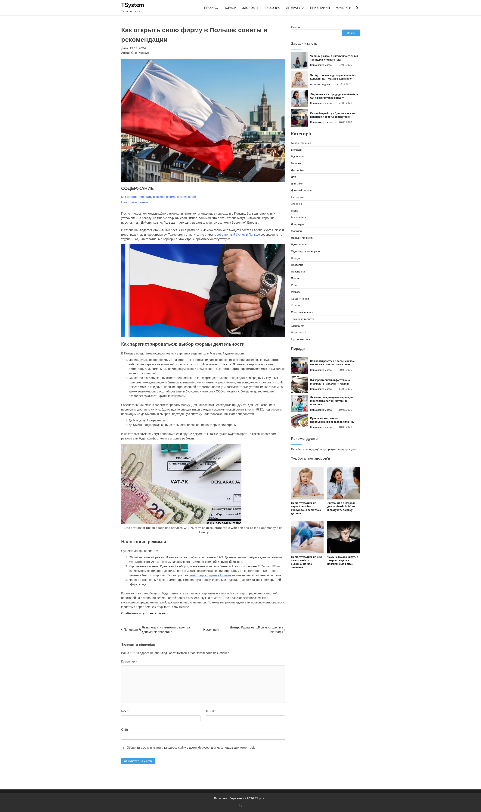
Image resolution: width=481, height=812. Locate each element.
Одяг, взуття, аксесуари (305, 251)
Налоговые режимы (135, 202)
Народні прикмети (302, 237)
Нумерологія (299, 244)
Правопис (272, 8)
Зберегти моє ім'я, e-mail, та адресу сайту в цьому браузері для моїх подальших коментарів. (191, 747)
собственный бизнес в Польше (238, 234)
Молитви (296, 231)
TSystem (132, 4)
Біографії (296, 149)
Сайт (124, 729)
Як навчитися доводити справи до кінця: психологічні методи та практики (331, 401)
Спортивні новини (302, 312)
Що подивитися (300, 339)
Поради (230, 8)
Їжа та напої (298, 217)
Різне (294, 285)
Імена (294, 210)
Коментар (129, 661)
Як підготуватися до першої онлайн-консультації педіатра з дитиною (332, 77)
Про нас (211, 8)
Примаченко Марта (321, 64)
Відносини (297, 156)
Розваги (295, 292)
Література (295, 8)
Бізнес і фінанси (156, 613)
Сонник (295, 305)
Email (211, 711)
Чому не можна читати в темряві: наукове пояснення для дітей (342, 560)
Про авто (296, 278)
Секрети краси (300, 298)
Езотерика (297, 197)
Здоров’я (250, 8)
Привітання (320, 8)
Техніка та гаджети (302, 319)
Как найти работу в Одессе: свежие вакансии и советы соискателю (332, 115)
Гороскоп (296, 163)
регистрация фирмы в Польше (210, 575)
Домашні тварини (301, 190)
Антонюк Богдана (320, 84)
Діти (293, 176)
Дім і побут (297, 170)
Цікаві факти (298, 332)
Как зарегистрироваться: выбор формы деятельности (158, 197)
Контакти (343, 8)
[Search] (357, 8)
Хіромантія (297, 325)
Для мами (297, 183)
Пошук (295, 27)
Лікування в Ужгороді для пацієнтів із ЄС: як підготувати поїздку (341, 506)
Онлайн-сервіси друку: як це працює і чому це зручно (324, 449)
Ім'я (125, 711)
